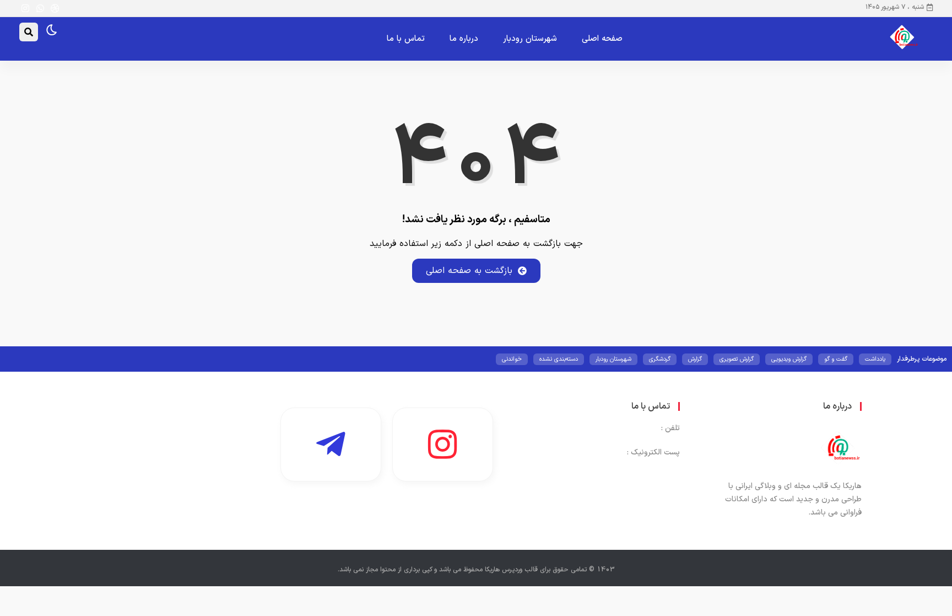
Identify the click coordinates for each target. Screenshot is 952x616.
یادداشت (875, 359)
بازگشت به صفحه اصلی (469, 270)
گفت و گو (835, 359)
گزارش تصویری (737, 359)
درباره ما (464, 39)
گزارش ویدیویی (789, 359)
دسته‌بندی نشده (558, 359)
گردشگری (659, 359)
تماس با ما (406, 39)
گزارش (695, 359)
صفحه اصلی (602, 39)
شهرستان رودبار (530, 39)
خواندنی (512, 359)
